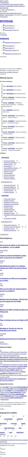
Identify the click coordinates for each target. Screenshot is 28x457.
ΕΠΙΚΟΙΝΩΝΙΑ (4, 440)
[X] (13, 438)
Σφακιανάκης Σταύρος (11, 30)
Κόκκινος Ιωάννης (9, 177)
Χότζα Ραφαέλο (9, 25)
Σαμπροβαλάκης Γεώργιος (11, 168)
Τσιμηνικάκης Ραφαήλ (10, 218)
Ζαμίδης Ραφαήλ (8, 211)
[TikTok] (16, 438)
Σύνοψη (2, 72)
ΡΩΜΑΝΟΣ (4, 38)
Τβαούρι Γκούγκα (8, 171)
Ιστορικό (15, 72)
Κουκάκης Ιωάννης (9, 200)
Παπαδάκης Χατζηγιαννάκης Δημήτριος (15, 215)
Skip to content (4, 1)
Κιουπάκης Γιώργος (9, 228)
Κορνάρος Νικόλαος (9, 178)
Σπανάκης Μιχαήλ (9, 192)
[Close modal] (0, 447)
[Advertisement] (14, 67)
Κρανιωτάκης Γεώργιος (10, 225)
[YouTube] (9, 438)
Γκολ (6, 72)
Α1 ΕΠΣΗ (10, 4)
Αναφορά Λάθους (4, 234)
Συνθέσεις (10, 72)
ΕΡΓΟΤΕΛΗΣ (6, 21)
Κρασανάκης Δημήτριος (10, 162)
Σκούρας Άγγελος (8, 190)
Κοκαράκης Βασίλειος (10, 187)
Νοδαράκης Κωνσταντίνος (12, 42)
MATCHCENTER (9, 15)
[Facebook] (2, 438)
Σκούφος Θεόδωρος (9, 175)
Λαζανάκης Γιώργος (9, 213)
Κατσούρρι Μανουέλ (9, 185)
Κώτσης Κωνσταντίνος (10, 230)
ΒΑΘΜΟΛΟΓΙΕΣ (13, 6)
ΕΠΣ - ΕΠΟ (6, 6)
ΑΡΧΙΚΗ (2, 15)
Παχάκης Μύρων (8, 206)
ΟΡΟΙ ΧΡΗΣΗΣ (12, 440)
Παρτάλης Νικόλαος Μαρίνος (12, 227)
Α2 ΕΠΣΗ (15, 4)
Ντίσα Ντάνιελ (9, 28)
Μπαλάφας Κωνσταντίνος (11, 202)
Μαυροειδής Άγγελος (10, 189)
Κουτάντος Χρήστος (9, 161)
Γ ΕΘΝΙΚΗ (5, 4)
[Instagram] (5, 438)
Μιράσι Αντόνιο (8, 164)
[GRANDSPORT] (4, 2)
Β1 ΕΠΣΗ (19, 4)
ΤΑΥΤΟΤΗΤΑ (19, 440)
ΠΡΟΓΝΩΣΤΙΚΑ (21, 6)
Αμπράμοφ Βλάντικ (9, 209)
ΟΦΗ (1, 4)
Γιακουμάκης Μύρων (10, 199)
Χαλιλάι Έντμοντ (8, 208)
